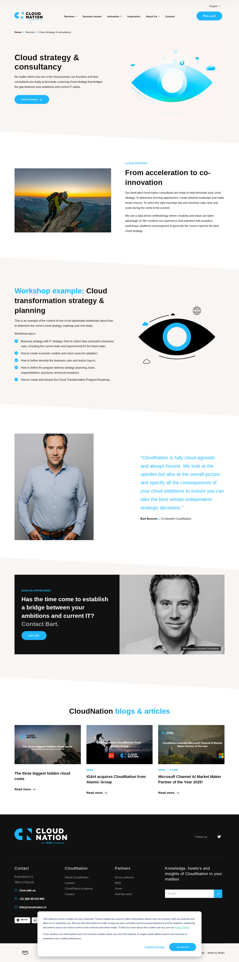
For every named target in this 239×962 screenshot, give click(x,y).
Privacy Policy (182, 927)
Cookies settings (154, 946)
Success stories (92, 16)
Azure (118, 888)
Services (30, 32)
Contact (170, 16)
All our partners (124, 877)
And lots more (123, 894)
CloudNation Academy (79, 888)
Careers (70, 883)
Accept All (182, 946)
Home (18, 32)
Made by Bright (216, 953)
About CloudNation (77, 877)
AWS (118, 883)
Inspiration (133, 16)
